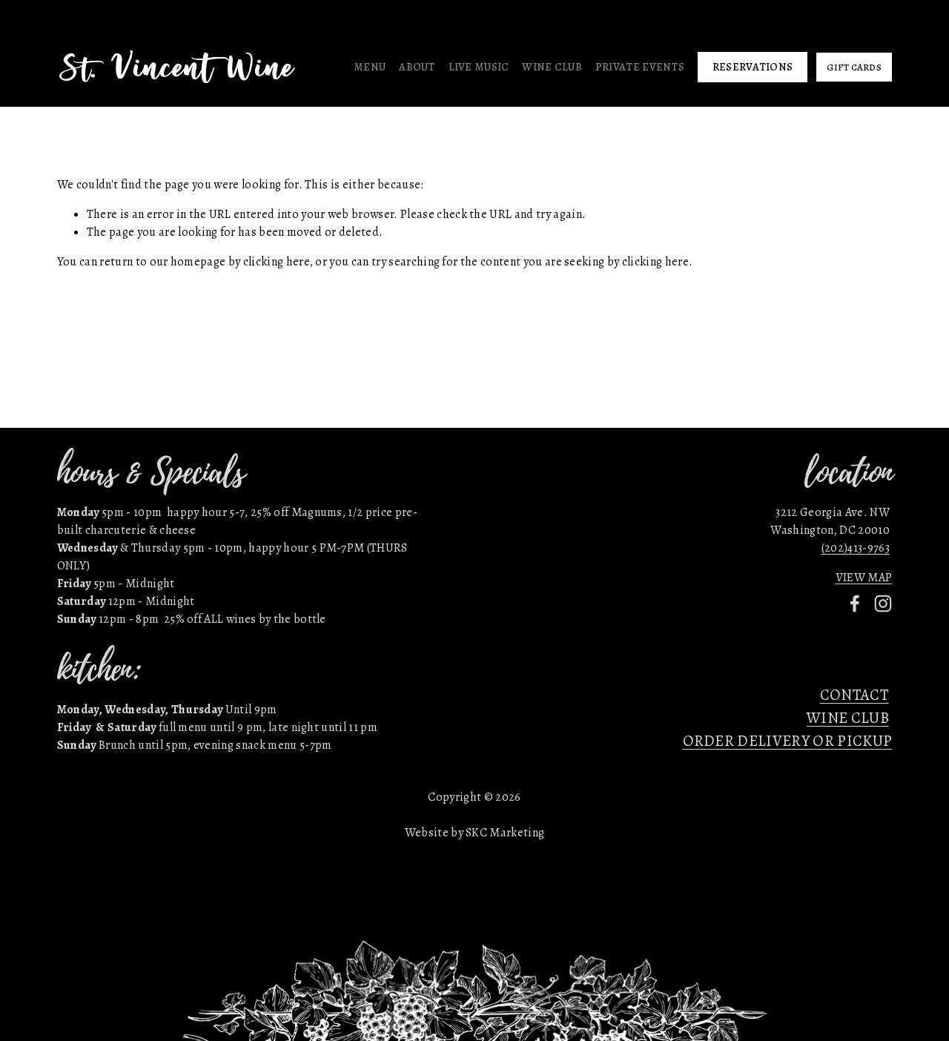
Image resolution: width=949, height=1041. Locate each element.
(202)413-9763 (855, 548)
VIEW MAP (864, 577)
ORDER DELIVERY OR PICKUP (788, 740)
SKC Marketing (505, 832)
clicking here (276, 262)
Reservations (752, 66)
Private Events (639, 66)
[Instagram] (883, 603)
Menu (370, 66)
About (416, 66)
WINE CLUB (848, 717)
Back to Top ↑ (474, 463)
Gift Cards (854, 67)
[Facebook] (855, 603)
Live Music (479, 66)
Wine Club (552, 66)
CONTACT (854, 694)
